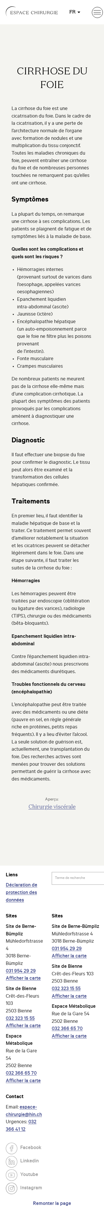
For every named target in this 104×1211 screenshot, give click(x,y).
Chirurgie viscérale (52, 807)
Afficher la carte (23, 979)
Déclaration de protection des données (21, 893)
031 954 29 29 (21, 971)
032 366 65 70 (21, 1074)
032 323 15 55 (20, 1019)
